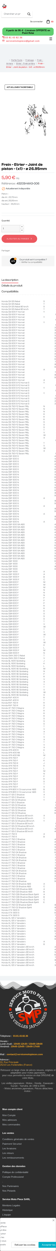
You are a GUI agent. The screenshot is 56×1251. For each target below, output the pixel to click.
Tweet (18, 250)
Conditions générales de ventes (18, 1139)
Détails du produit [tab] (12, 285)
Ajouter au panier (18, 239)
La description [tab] (10, 280)
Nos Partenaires (10, 1186)
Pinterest (23, 250)
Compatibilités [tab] (10, 291)
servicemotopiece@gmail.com (23, 41)
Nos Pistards (9, 1190)
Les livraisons (9, 1148)
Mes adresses (9, 1120)
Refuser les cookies (25, 1244)
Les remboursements (13, 1157)
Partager (14, 250)
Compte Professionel (13, 1177)
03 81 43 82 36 (13, 37)
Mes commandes (11, 1124)
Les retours (8, 1153)
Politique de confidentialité (15, 1172)
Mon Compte (9, 1115)
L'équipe (6, 1214)
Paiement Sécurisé (12, 1143)
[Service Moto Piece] (28, 1028)
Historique (7, 1210)
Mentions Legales (11, 1205)
